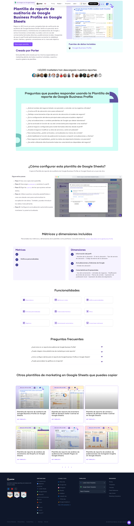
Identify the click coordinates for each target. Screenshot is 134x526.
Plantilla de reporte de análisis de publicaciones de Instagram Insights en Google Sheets (101, 453)
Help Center (112, 493)
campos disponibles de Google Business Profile (99, 238)
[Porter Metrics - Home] (39, 4)
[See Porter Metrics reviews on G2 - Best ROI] (17, 495)
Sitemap (40, 521)
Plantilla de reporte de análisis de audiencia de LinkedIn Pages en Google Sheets (65, 453)
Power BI (41, 494)
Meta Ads (62, 481)
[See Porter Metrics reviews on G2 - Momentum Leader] (10, 495)
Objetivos (28, 323)
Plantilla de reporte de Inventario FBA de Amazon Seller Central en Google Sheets (65, 413)
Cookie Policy (29, 521)
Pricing (53, 3)
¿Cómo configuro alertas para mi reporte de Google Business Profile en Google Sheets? (60, 357)
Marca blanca (29, 300)
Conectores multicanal (96, 323)
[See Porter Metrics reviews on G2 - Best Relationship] (24, 495)
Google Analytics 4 (65, 502)
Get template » (21, 419)
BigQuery (41, 483)
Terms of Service (11, 521)
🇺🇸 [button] (45, 3)
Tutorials (111, 487)
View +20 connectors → (64, 504)
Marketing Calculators (115, 496)
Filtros (91, 311)
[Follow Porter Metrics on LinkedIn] (8, 489)
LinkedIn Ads (63, 496)
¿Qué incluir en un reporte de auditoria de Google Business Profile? (53, 347)
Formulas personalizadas (33, 311)
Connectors (62, 478)
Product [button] (59, 3)
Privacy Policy (21, 521)
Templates (68, 3)
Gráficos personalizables (96, 300)
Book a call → (93, 3)
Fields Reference (113, 490)
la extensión (31, 184)
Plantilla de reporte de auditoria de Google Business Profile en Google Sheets (31, 413)
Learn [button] (74, 3)
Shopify (62, 490)
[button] (35, 299)
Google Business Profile (82, 48)
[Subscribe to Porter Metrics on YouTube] (12, 489)
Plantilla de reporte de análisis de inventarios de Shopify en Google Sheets (31, 453)
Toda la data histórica (63, 311)
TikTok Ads (63, 499)
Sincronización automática (65, 323)
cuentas (29, 187)
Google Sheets (43, 491)
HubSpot (62, 493)
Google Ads (63, 484)
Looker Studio (42, 488)
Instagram (62, 487)
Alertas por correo (62, 300)
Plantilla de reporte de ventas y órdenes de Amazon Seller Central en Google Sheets (100, 413)
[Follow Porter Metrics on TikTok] (15, 489)
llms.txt (46, 521)
